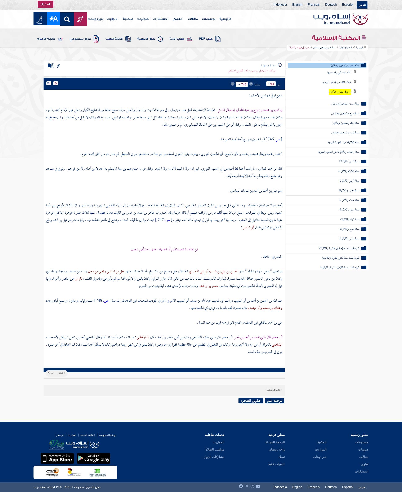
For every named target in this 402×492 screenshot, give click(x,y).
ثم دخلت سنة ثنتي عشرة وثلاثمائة (340, 258)
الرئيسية (225, 19)
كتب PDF (206, 39)
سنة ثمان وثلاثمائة (349, 219)
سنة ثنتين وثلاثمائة (349, 161)
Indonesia (280, 4)
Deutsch (331, 4)
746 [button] (243, 84)
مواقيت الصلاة (215, 449)
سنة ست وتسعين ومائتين (345, 104)
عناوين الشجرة (251, 400)
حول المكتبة (146, 39)
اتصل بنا (72, 435)
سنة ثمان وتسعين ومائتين (345, 123)
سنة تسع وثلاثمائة (349, 229)
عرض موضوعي (80, 39)
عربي (362, 4)
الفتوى (177, 19)
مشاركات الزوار (214, 456)
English (297, 4)
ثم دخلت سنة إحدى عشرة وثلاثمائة (339, 248)
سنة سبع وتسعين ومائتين (345, 113)
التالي (52, 373)
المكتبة (128, 19)
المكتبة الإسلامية (336, 38)
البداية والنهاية (345, 47)
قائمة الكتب (114, 39)
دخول (44, 4)
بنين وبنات (95, 19)
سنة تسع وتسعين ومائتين (345, 133)
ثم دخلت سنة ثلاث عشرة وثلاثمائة (339, 267)
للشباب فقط (276, 464)
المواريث (112, 19)
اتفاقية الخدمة (87, 435)
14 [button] (272, 83)
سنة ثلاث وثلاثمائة (348, 171)
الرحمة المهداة (275, 442)
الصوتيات (143, 19)
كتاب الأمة (177, 39)
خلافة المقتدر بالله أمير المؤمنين (336, 82)
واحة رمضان (277, 449)
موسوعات (209, 19)
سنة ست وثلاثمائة (349, 200)
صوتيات (363, 449)
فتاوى (364, 464)
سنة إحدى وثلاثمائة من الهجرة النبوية (338, 152)
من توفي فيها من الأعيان (340, 92)
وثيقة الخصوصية (107, 435)
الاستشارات (160, 19)
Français (314, 4)
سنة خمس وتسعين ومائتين (324, 47)
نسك (281, 456)
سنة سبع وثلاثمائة (349, 210)
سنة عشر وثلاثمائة (349, 238)
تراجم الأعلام (46, 39)
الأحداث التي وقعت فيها (339, 73)
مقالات (193, 19)
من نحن (59, 435)
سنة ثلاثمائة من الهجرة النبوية (343, 142)
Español (347, 4)
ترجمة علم (274, 400)
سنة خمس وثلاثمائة (349, 190)
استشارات (361, 471)
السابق (61, 373)
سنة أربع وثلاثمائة (349, 181)
